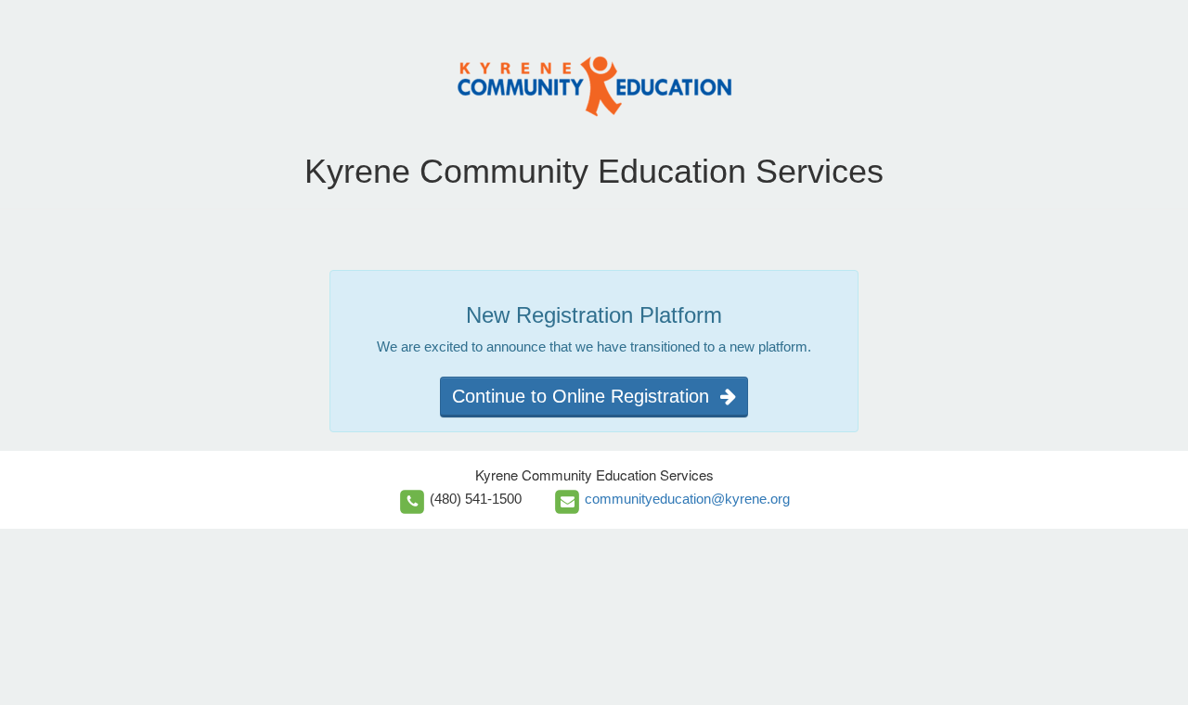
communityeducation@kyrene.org (687, 498)
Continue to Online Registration (586, 396)
